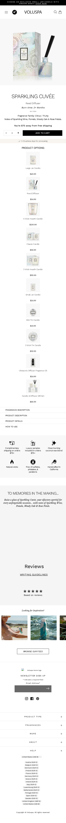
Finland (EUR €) (31, 770)
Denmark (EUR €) (31, 768)
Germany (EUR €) (31, 776)
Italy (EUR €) (31, 784)
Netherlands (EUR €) (31, 790)
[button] (60, 12)
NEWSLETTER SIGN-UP (33, 676)
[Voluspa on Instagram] (26, 699)
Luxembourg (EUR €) (31, 787)
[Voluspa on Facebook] (31, 699)
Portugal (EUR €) (31, 793)
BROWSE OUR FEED (33, 651)
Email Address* (33, 683)
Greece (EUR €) (31, 779)
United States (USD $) (30, 757)
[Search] (54, 12)
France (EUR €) (31, 773)
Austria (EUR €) (31, 762)
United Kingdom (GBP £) (31, 801)
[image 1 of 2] (33, 52)
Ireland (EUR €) (31, 782)
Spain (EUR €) (31, 795)
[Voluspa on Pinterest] (37, 699)
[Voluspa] (33, 12)
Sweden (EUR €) (31, 798)
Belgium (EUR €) (31, 765)
